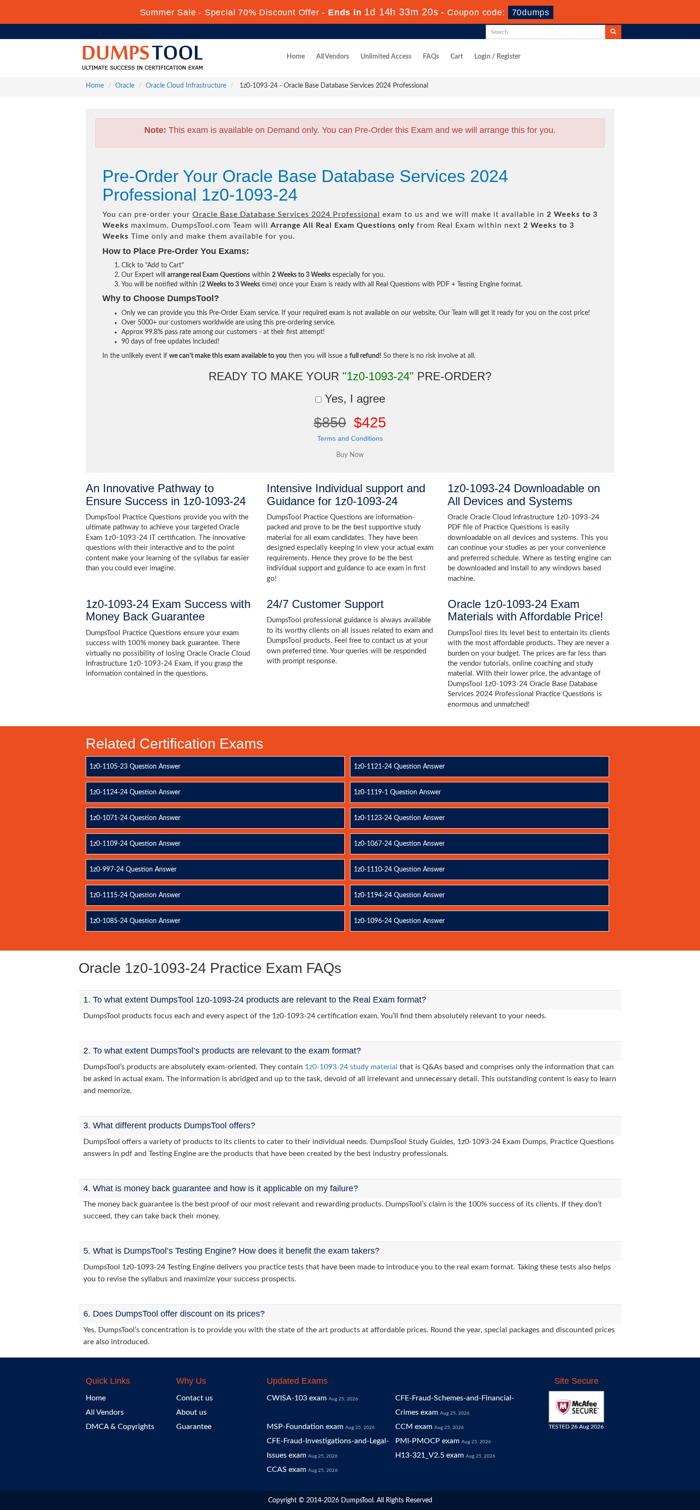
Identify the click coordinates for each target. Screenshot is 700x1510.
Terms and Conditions (350, 438)
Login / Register (497, 56)
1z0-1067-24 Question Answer (399, 844)
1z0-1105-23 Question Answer (135, 766)
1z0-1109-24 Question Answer (135, 844)
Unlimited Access (385, 56)
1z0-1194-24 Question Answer (399, 895)
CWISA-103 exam (297, 1398)
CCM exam (413, 1426)
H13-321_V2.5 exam (429, 1455)
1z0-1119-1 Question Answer (397, 792)
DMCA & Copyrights (120, 1426)
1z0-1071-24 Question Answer (135, 818)
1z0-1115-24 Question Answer (135, 895)
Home (296, 56)
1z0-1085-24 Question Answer (135, 921)
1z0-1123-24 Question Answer (399, 818)
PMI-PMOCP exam (427, 1441)
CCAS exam (286, 1469)
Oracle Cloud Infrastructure (186, 85)
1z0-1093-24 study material (351, 1067)
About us (191, 1412)
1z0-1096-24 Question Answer (399, 921)
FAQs (431, 56)
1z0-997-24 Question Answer (133, 869)
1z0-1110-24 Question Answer (399, 869)
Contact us (194, 1398)
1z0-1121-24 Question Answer (399, 766)
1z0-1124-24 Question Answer (135, 792)
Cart (456, 56)
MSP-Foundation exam (305, 1426)
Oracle (124, 85)
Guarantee (193, 1426)
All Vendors (332, 56)
